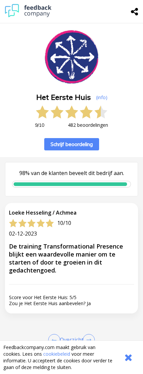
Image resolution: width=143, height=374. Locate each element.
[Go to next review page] (87, 340)
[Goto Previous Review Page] (55, 340)
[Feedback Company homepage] (28, 15)
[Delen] (135, 11)
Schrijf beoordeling (72, 144)
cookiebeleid (56, 354)
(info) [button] (101, 97)
